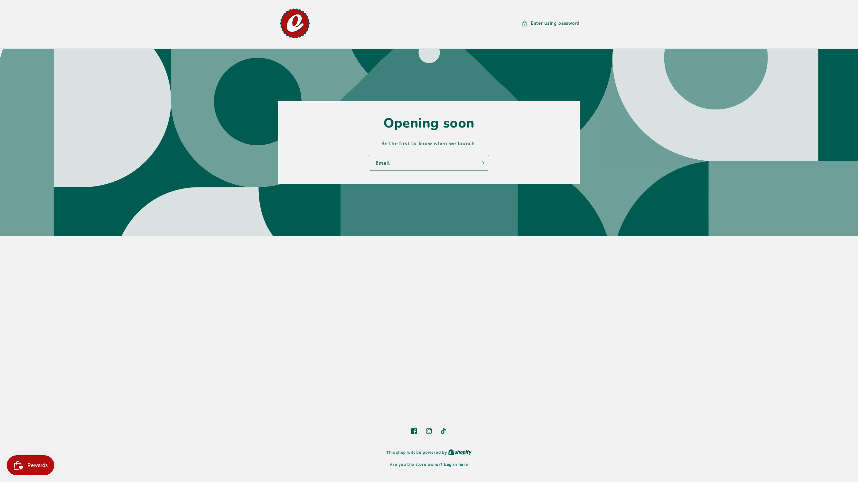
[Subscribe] (481, 163)
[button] (551, 23)
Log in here (456, 464)
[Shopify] (460, 452)
